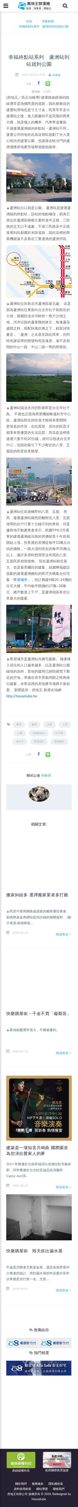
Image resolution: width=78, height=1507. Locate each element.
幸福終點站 (39, 733)
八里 (64, 724)
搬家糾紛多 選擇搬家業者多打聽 (37, 895)
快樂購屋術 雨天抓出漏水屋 (34, 1251)
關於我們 (21, 1483)
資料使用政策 (22, 1489)
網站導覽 (42, 1489)
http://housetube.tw (21, 696)
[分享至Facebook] (38, 83)
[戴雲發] (22, 1342)
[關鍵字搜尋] (65, 6)
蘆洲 (34, 724)
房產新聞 (48, 21)
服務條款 (37, 1483)
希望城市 (20, 580)
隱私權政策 (55, 1483)
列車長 (56, 75)
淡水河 (20, 741)
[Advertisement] (39, 1416)
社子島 (59, 733)
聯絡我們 (58, 1489)
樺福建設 (59, 741)
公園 (19, 733)
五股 (49, 724)
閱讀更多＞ (64, 934)
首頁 (28, 21)
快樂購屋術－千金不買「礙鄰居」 (38, 1013)
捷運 (18, 724)
